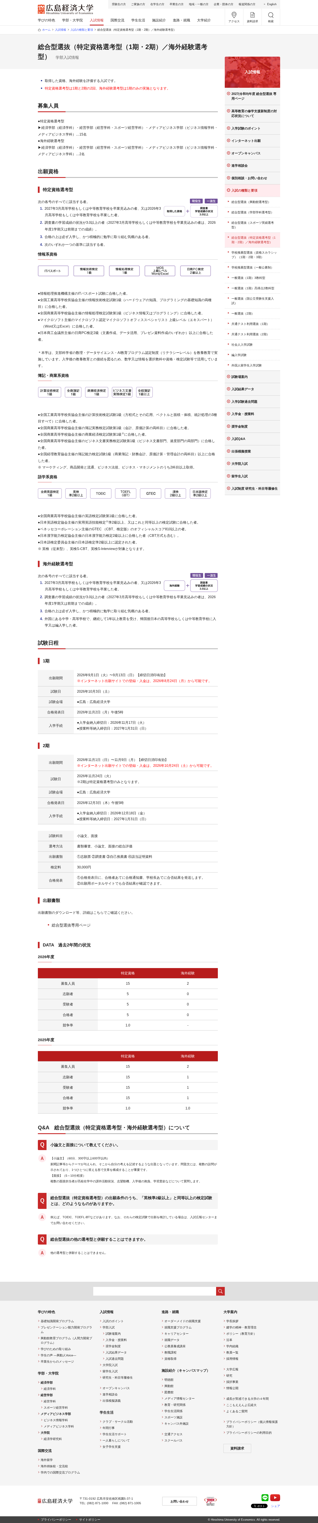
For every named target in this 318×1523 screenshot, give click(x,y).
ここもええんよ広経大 (241, 1405)
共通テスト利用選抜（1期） (250, 324)
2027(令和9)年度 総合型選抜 (253, 96)
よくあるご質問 (236, 1411)
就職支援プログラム (178, 1327)
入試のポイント (113, 1321)
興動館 (168, 1386)
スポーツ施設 (173, 1417)
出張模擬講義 (112, 1400)
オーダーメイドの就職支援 (182, 1321)
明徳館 (168, 1379)
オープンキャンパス (246, 153)
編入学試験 (239, 355)
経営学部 (47, 1395)
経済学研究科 (53, 1439)
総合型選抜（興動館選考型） (251, 202)
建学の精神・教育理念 (241, 1327)
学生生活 (138, 20)
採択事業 (232, 1382)
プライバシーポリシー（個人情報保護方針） (252, 1424)
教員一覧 (232, 1352)
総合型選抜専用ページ (71, 925)
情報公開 (232, 1388)
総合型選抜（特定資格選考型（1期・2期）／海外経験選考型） (253, 240)
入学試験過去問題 (244, 401)
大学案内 (230, 1312)
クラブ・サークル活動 (118, 1421)
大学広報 (232, 1369)
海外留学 (47, 1460)
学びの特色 (46, 20)
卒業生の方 (177, 4)
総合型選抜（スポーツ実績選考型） (252, 225)
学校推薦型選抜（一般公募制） (252, 267)
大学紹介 (204, 20)
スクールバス (173, 1440)
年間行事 (109, 1428)
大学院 (45, 1432)
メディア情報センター (179, 1398)
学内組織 (232, 1346)
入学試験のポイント (246, 128)
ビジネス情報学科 (56, 1420)
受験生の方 (119, 4)
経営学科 (50, 1401)
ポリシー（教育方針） (241, 1333)
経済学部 (47, 1382)
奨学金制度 (239, 426)
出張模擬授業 (241, 451)
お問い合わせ (179, 1501)
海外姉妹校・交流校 (54, 1466)
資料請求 (237, 1448)
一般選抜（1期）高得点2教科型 (252, 288)
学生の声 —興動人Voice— (58, 1355)
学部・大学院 (72, 20)
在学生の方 (157, 4)
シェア (275, 1506)
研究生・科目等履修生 (118, 1377)
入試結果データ (242, 389)
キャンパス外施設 (176, 1423)
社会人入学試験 (242, 344)
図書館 (168, 1392)
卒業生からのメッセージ (57, 1361)
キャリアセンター (176, 1333)
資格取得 (170, 1358)
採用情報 (232, 1358)
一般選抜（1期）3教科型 (248, 278)
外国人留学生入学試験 (246, 365)
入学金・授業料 (242, 414)
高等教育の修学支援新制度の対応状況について (254, 113)
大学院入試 (239, 463)
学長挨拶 (232, 1321)
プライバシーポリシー (56, 1519)
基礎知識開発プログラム (57, 1321)
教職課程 (170, 1352)
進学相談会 (239, 165)
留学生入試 (239, 476)
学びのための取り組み (56, 1349)
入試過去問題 (115, 1358)
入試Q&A (238, 439)
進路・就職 (181, 20)
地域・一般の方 (199, 4)
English (271, 4)
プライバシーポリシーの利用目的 (249, 1432)
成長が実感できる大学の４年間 (247, 1398)
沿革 (229, 1340)
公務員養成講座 (175, 1346)
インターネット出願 (246, 140)
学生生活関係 (173, 1411)
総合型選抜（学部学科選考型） (252, 212)
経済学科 (50, 1388)
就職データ (172, 1340)
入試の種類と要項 (82, 29)
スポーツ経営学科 (56, 1407)
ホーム (46, 29)
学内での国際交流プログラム (60, 1472)
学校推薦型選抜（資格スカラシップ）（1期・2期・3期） (254, 255)
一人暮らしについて (116, 1440)
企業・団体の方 (223, 4)
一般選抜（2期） (242, 313)
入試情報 (97, 20)
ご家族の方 (138, 4)
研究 (229, 1375)
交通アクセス (173, 1434)
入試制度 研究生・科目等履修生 (254, 488)
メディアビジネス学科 (59, 1426)
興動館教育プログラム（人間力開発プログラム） (66, 1340)
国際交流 (117, 20)
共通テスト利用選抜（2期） (250, 334)
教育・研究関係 (175, 1404)
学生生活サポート (115, 1434)
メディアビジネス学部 (56, 1414)
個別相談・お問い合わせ (249, 178)
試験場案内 (239, 377)
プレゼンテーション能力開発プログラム (66, 1330)
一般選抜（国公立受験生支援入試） (252, 301)
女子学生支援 (112, 1446)
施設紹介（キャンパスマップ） (186, 1370)
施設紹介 (159, 20)
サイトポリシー (89, 1519)
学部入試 (109, 1327)
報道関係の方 (247, 4)
